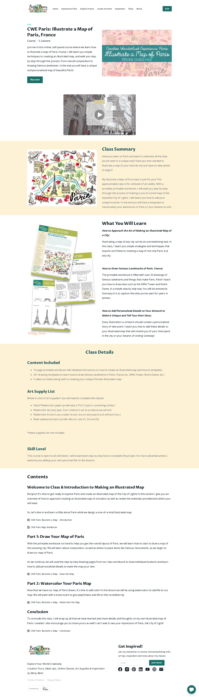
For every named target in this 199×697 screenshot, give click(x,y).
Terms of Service (35, 679)
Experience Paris (69, 8)
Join (167, 8)
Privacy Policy (54, 679)
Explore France (87, 8)
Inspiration (120, 8)
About (139, 8)
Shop (130, 8)
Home (55, 8)
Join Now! (157, 662)
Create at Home (104, 8)
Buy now (35, 79)
